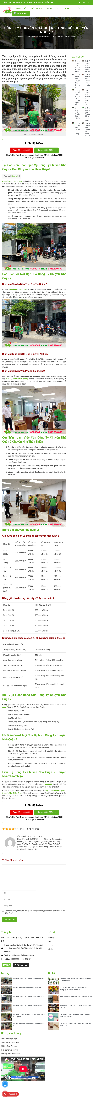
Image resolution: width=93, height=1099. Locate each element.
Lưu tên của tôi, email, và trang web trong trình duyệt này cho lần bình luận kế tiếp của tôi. (35, 912)
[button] (21, 150)
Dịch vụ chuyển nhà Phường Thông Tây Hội (28, 978)
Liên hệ (80, 8)
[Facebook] (75, 2)
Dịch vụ (51, 8)
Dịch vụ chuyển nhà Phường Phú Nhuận (27, 1005)
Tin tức (67, 8)
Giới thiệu (36, 8)
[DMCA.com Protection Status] (15, 967)
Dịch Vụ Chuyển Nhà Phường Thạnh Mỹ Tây (28, 987)
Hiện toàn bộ (15, 176)
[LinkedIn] (87, 2)
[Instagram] (83, 2)
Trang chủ (20, 8)
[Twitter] (79, 2)
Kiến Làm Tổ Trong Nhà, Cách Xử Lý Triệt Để (76, 996)
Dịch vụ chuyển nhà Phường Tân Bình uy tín (78, 81)
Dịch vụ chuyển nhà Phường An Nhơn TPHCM (88, 130)
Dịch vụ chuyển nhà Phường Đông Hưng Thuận (88, 114)
